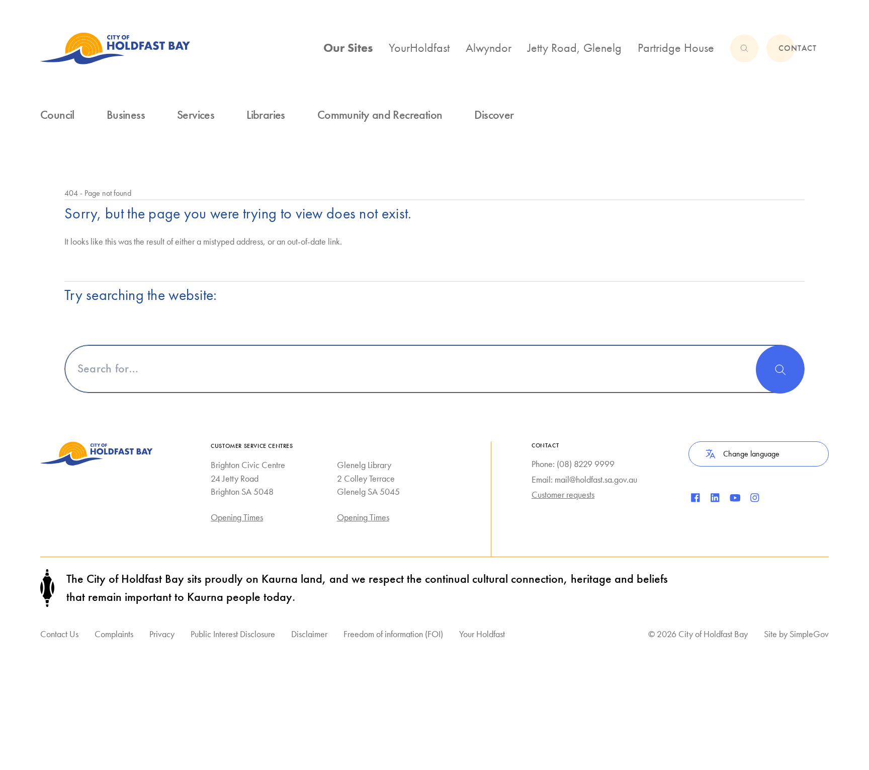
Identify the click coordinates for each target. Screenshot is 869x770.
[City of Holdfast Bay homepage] (115, 48)
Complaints (114, 634)
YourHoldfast (419, 47)
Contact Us (59, 634)
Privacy (162, 634)
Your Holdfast (482, 634)
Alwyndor (488, 47)
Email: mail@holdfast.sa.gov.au (584, 479)
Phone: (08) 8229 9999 (573, 464)
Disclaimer (309, 634)
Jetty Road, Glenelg (575, 47)
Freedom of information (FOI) (393, 634)
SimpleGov (809, 634)
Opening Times (237, 517)
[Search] (780, 369)
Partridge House (676, 47)
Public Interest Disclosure (233, 634)
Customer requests (563, 494)
